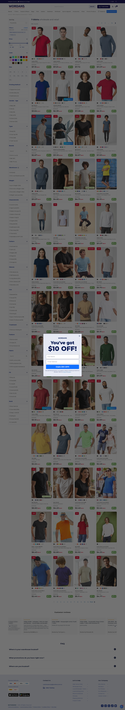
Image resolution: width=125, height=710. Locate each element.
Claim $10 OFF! (62, 367)
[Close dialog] (79, 335)
